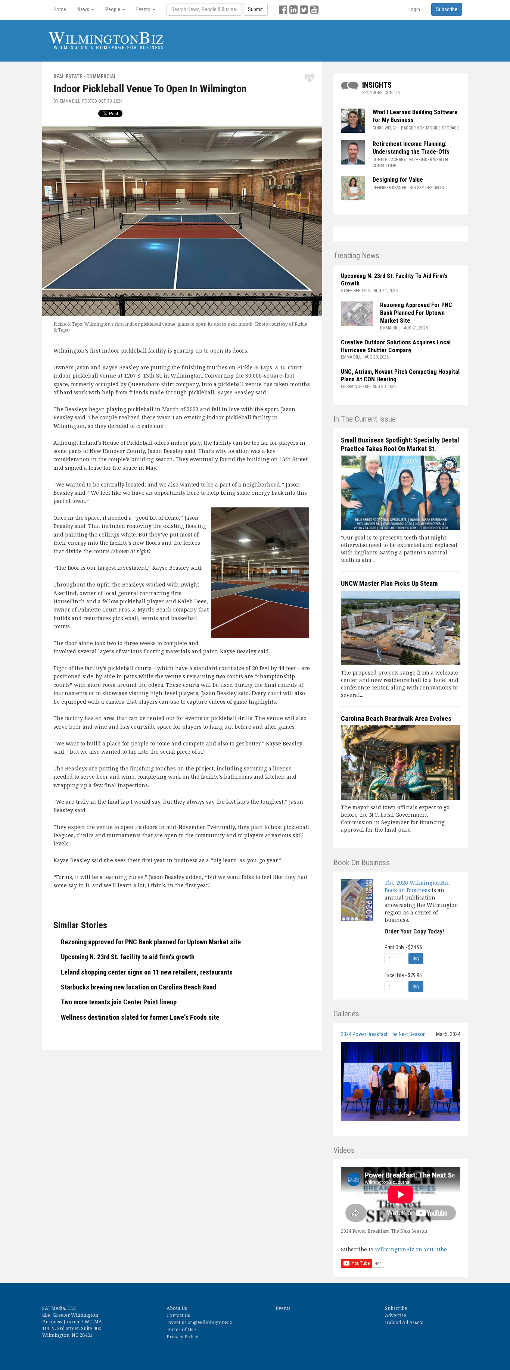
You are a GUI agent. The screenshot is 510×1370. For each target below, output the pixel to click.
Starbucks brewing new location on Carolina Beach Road (138, 987)
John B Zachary (389, 159)
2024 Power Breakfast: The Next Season (383, 1034)
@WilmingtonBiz (212, 1322)
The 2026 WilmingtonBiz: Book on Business (417, 886)
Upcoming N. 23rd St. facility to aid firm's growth (128, 957)
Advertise (395, 1315)
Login (414, 9)
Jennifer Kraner (389, 187)
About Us (177, 1308)
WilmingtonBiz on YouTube (411, 1249)
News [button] (83, 9)
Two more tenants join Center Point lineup (119, 1002)
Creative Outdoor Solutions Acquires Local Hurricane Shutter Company (396, 346)
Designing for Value (398, 179)
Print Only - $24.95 (403, 947)
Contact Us (178, 1315)
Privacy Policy (182, 1336)
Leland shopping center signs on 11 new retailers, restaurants (147, 972)
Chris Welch (385, 128)
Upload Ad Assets (404, 1322)
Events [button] (144, 9)
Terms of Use (181, 1329)
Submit (255, 9)
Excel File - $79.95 (403, 975)
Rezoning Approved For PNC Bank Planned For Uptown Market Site (416, 312)
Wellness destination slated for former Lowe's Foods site (140, 1017)
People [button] (113, 9)
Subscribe (396, 1308)
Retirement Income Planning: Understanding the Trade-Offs (411, 147)
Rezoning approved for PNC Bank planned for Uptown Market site (151, 942)
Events (283, 1308)
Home (59, 9)
